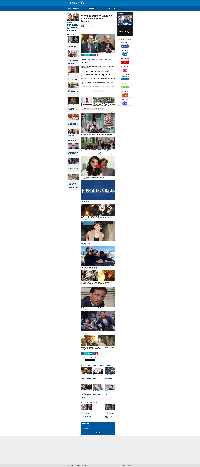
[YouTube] (110, 8)
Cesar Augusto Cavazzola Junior (71, 461)
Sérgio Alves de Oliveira (116, 447)
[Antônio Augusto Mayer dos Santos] (83, 25)
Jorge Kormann (92, 451)
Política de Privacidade (127, 442)
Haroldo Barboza (81, 459)
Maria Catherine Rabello (105, 451)
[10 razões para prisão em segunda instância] (98, 387)
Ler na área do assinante (98, 30)
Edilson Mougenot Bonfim (82, 447)
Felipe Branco (80, 452)
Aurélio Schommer (70, 447)
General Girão (80, 455)
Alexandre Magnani (70, 442)
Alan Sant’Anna (69, 440)
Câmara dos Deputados (109, 374)
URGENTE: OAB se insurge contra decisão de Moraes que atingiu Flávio (73, 93)
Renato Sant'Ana (115, 441)
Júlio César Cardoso (93, 457)
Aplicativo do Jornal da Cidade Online (127, 444)
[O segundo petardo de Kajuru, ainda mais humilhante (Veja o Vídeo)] (86, 407)
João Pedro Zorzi (93, 447)
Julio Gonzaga (92, 458)
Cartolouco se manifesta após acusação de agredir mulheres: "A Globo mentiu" (73, 78)
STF (81, 374)
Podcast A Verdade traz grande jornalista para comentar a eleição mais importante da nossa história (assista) (124, 31)
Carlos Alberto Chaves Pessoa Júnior (71, 455)
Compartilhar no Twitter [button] (88, 55)
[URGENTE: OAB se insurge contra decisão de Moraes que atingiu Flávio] (73, 85)
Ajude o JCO (125, 445)
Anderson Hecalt (70, 444)
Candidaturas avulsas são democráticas (98, 378)
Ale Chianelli (69, 441)
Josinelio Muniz (92, 455)
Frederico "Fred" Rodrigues (82, 454)
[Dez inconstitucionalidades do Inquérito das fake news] (86, 370)
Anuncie (124, 448)
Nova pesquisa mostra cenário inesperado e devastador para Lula (72, 139)
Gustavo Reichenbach (82, 458)
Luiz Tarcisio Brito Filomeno (105, 448)
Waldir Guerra (114, 454)
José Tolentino (92, 454)
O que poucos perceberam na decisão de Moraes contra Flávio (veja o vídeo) (73, 153)
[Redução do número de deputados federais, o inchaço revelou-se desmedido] (110, 370)
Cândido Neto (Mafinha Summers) (71, 453)
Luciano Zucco (103, 445)
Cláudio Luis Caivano (81, 441)
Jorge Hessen (92, 449)
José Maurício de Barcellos (94, 453)
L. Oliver (102, 440)
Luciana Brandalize (104, 444)
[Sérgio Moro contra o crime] (110, 387)
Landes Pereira (103, 441)
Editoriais (70, 8)
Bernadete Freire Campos (71, 449)
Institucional (125, 441)
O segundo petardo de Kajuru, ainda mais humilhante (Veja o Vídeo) (86, 415)
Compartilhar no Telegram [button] (93, 55)
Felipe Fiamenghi (81, 453)
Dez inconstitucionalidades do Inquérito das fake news (86, 378)
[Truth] (122, 8)
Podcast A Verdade (122, 26)
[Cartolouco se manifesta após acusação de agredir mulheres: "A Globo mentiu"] (73, 69)
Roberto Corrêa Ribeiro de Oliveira (116, 444)
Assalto (69, 164)
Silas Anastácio (114, 448)
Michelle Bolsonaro (71, 104)
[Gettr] (119, 8)
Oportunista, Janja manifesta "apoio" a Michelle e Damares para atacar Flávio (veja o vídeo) (73, 108)
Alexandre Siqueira (70, 443)
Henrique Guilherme (93, 440)
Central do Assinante (127, 446)
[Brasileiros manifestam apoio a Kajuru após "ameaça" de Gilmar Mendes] (110, 407)
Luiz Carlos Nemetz (104, 446)
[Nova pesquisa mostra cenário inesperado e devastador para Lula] (73, 131)
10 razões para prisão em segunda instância (98, 394)
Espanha (69, 120)
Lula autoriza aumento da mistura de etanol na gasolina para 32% (73, 62)
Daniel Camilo (80, 444)
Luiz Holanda (103, 447)
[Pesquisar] (132, 8)
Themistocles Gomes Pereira (117, 449)
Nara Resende (103, 454)
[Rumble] (117, 8)
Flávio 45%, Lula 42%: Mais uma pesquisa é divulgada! (73, 47)
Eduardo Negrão (81, 449)
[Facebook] (105, 8)
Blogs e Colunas (76, 8)
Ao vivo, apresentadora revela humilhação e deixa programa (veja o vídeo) (73, 124)
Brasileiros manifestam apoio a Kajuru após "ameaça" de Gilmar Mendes (109, 415)
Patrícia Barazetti (104, 455)
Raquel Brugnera (115, 440)
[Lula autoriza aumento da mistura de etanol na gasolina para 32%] (73, 53)
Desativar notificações (127, 449)
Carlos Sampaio (69, 458)
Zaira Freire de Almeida (116, 455)
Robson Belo (114, 445)
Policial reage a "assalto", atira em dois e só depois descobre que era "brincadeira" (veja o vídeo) (73, 169)
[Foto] (98, 43)
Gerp (68, 43)
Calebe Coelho (69, 451)
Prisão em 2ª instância (97, 390)
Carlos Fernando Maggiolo (71, 456)
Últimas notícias (73, 34)
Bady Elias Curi (69, 448)
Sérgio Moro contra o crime (109, 394)
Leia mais (98, 91)
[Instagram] (112, 8)
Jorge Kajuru (83, 411)
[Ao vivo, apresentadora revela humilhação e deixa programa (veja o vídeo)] (73, 117)
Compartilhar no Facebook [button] (82, 55)
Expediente (125, 440)
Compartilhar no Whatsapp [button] (85, 55)
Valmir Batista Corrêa (116, 452)
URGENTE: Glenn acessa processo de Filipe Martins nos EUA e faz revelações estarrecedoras (73, 27)
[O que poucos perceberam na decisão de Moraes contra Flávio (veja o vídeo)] (73, 146)
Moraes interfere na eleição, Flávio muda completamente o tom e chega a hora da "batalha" (73, 185)
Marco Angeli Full (104, 450)
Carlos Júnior (69, 457)
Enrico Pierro (80, 451)
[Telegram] (114, 8)
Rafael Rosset (103, 458)
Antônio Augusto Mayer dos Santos (95, 25)
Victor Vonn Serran (115, 453)
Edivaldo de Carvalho (82, 448)
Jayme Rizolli (92, 443)
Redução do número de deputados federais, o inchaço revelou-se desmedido (109, 379)
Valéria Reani (114, 451)
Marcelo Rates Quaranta (105, 449)
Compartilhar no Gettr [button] (96, 55)
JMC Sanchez (92, 445)
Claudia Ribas (80, 440)
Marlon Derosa (103, 452)
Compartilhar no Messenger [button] (91, 55)
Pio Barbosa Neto (104, 457)
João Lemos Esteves (93, 446)
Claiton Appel (69, 462)
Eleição (69, 180)
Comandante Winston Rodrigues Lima (82, 443)
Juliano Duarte (92, 456)
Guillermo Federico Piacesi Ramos (82, 457)
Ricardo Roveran (115, 442)
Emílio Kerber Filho (81, 450)
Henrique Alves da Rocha (82, 460)
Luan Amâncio (103, 442)
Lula (68, 58)
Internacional (69, 22)
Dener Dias (80, 446)
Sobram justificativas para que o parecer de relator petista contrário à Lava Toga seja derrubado (86, 395)
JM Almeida (91, 444)
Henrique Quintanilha (93, 441)
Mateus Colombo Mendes (105, 453)
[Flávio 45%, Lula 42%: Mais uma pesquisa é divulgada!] (73, 39)
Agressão (69, 74)
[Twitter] (107, 8)
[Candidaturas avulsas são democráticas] (98, 370)
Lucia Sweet (103, 443)
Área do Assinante (92, 8)
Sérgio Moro (107, 390)
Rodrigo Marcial (115, 446)
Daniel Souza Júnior (81, 445)
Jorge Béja (91, 448)
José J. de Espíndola (93, 452)
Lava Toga (83, 390)
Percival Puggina (103, 456)
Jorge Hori (91, 450)
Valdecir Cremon (115, 450)
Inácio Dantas (92, 442)
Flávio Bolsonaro (71, 135)
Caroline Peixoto (70, 459)
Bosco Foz (69, 450)
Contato (124, 447)
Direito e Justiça (85, 12)
